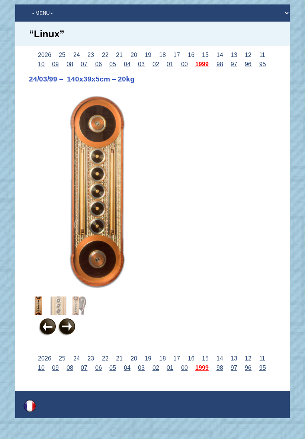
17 (176, 54)
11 (262, 54)
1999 (202, 64)
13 (234, 54)
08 (70, 64)
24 (76, 54)
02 (155, 64)
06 (98, 64)
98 (219, 64)
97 (234, 64)
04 (127, 64)
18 (162, 54)
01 (170, 64)
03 (141, 64)
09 (55, 64)
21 (119, 54)
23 (90, 54)
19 (148, 54)
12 (248, 54)
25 (62, 54)
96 (248, 64)
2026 (44, 54)
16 (191, 54)
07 (84, 64)
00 (184, 64)
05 (112, 64)
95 (262, 64)
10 (41, 64)
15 (205, 54)
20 (134, 54)
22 (105, 54)
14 (219, 54)
